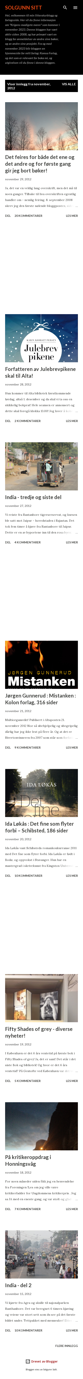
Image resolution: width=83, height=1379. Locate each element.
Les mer (72, 215)
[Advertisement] (41, 266)
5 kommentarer (27, 1081)
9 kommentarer (27, 747)
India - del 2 (18, 1285)
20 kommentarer (28, 215)
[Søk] (65, 7)
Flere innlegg (66, 1346)
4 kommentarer (27, 542)
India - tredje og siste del (33, 497)
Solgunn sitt (23, 7)
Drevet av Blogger (44, 1361)
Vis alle (69, 84)
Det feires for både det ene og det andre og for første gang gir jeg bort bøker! (39, 164)
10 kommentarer (28, 875)
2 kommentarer (27, 421)
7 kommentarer (27, 1209)
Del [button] (8, 215)
